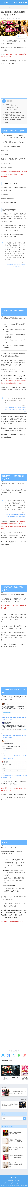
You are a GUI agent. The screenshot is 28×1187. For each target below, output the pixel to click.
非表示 (9, 101)
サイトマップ (20, 1183)
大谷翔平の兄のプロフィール (11, 105)
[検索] (24, 1118)
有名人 (10, 1060)
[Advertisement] (14, 80)
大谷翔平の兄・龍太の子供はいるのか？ (14, 117)
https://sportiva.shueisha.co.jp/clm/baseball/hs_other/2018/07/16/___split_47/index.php (15, 409)
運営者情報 (10, 1180)
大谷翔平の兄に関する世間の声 (12, 119)
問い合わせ (17, 1180)
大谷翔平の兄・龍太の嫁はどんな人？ (14, 115)
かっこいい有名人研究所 (14, 2)
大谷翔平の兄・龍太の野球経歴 (12, 112)
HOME (15, 1178)
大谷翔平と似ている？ (11, 107)
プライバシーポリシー (10, 1183)
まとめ (5, 122)
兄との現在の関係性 (11, 110)
